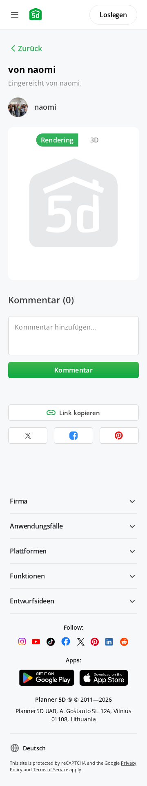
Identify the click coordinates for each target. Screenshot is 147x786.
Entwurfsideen (32, 600)
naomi (45, 107)
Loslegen (113, 14)
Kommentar (73, 370)
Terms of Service (50, 769)
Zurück (30, 48)
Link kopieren (79, 413)
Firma (18, 501)
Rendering (57, 140)
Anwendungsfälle (36, 526)
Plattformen (28, 551)
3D (94, 140)
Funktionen (27, 575)
